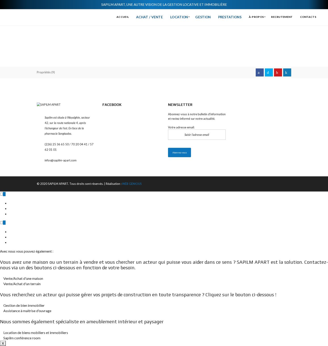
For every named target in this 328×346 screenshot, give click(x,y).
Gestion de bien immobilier (24, 305)
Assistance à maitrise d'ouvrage (27, 311)
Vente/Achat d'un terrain (22, 284)
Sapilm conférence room (21, 338)
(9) (46, 72)
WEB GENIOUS (132, 183)
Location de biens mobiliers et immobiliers (35, 332)
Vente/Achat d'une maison (23, 278)
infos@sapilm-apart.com (61, 160)
